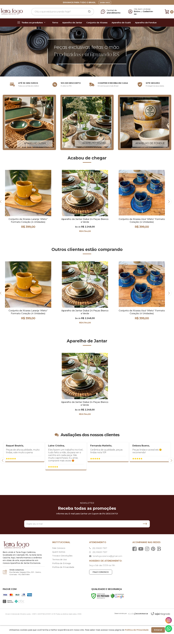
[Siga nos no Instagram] (148, 549)
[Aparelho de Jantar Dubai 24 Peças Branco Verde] (87, 122)
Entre (137, 11)
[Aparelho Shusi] (29, 122)
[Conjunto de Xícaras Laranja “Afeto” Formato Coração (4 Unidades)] (28, 293)
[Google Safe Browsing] (117, 596)
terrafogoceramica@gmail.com (107, 556)
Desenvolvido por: (120, 613)
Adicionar (41, 234)
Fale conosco (101, 572)
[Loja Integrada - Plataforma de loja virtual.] (160, 613)
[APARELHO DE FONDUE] (144, 122)
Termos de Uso (59, 559)
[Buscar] (88, 11)
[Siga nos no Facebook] (135, 549)
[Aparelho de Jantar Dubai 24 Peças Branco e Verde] (36, 203)
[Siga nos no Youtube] (141, 549)
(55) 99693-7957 (99, 548)
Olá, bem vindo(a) (142, 9)
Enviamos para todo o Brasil (79, 2)
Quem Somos (58, 552)
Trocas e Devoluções (62, 555)
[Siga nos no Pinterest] (154, 549)
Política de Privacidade (63, 567)
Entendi (158, 630)
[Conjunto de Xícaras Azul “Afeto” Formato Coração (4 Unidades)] (93, 201)
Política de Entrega (61, 563)
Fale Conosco (58, 548)
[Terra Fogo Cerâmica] (11, 11)
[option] (87, 52)
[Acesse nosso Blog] (159, 549)
